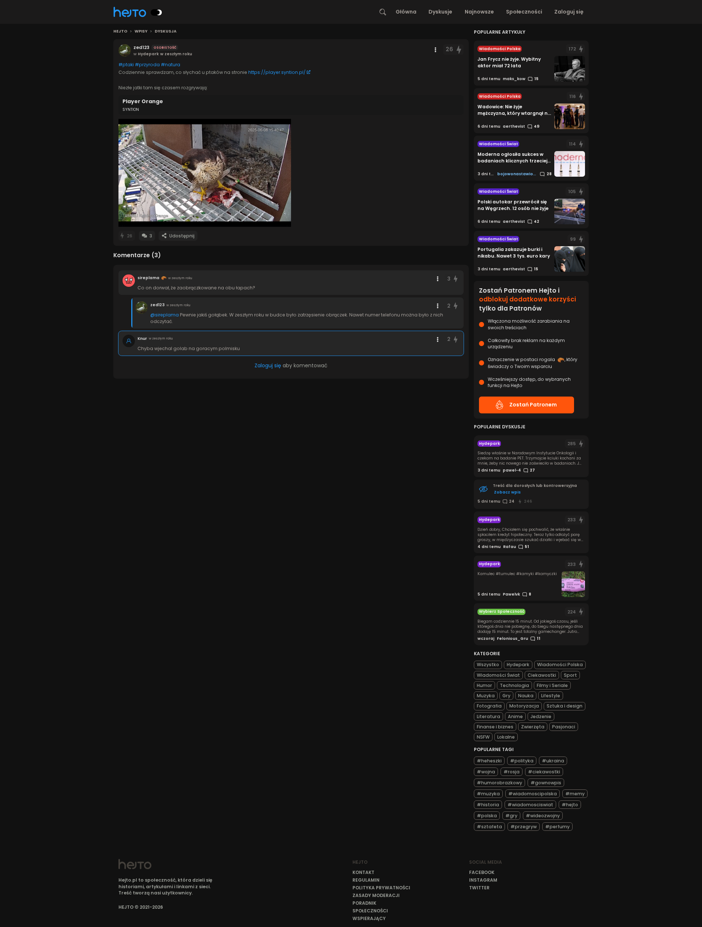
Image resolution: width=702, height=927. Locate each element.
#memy (575, 794)
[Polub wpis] (459, 49)
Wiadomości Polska (560, 664)
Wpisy (141, 31)
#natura (170, 64)
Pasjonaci (563, 727)
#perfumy (557, 826)
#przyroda (147, 64)
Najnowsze (479, 11)
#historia (488, 805)
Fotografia (489, 706)
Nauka (525, 696)
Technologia (514, 685)
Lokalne (506, 737)
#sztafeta (489, 826)
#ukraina (553, 761)
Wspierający (369, 918)
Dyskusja (166, 31)
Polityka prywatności (381, 888)
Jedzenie (541, 716)
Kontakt (363, 872)
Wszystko (488, 664)
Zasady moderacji (376, 895)
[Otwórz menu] (435, 50)
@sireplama (164, 315)
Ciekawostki (542, 675)
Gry (506, 696)
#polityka (521, 761)
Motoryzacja (524, 706)
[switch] (156, 12)
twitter (479, 888)
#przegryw (523, 826)
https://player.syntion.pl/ (277, 72)
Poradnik (364, 903)
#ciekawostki (544, 772)
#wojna (486, 772)
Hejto (120, 31)
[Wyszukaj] (383, 12)
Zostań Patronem (533, 404)
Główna (406, 11)
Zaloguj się (569, 11)
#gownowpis (546, 783)
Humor (484, 685)
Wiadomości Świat (498, 675)
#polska (487, 815)
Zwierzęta (532, 727)
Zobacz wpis (507, 492)
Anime (515, 716)
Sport (570, 675)
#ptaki (126, 64)
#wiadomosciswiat (530, 805)
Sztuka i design (564, 706)
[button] (204, 173)
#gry (511, 815)
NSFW (483, 737)
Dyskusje (440, 11)
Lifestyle (550, 696)
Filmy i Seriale (552, 685)
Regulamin (366, 880)
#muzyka (488, 794)
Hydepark (518, 664)
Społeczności (524, 11)
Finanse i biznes (495, 727)
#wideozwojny (543, 815)
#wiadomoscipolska (532, 794)
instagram (483, 880)
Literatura (488, 716)
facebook (481, 872)
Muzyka (486, 696)
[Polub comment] (456, 279)
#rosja (511, 772)
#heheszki (489, 761)
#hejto (570, 805)
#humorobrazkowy (499, 783)
